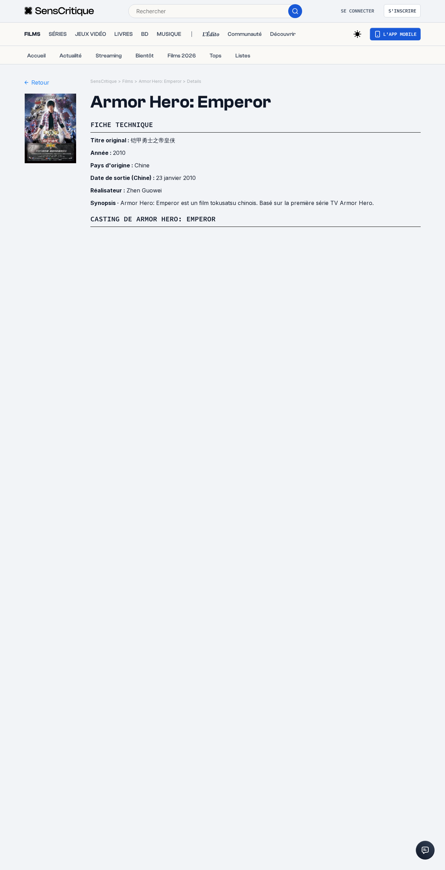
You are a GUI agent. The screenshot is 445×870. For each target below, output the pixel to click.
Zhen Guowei (144, 190)
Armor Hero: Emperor (160, 81)
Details (194, 81)
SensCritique (103, 81)
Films (127, 81)
